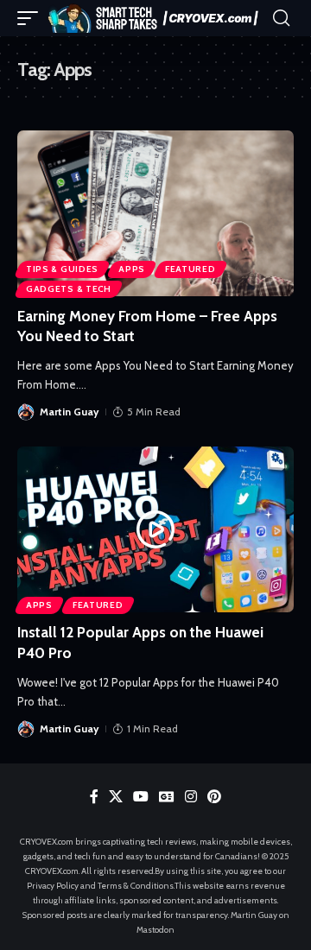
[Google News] (167, 796)
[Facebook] (94, 796)
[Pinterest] (214, 796)
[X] (116, 796)
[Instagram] (191, 796)
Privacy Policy (53, 885)
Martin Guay (69, 411)
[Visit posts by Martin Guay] (26, 411)
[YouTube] (141, 796)
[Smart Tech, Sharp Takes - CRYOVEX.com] (158, 17)
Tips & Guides (62, 269)
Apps (131, 269)
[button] (32, 17)
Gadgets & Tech (68, 288)
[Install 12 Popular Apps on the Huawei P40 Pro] (155, 529)
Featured (190, 269)
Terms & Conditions (136, 885)
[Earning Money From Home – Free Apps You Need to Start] (155, 213)
